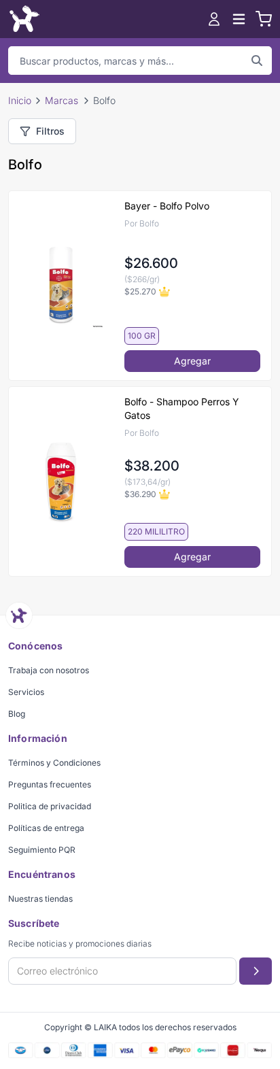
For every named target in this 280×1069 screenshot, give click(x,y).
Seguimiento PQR (41, 850)
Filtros (50, 131)
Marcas (61, 100)
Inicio (19, 100)
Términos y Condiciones (54, 763)
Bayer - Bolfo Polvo (166, 205)
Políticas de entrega (46, 828)
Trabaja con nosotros (48, 670)
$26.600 (151, 263)
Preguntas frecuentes (49, 784)
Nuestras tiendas (40, 899)
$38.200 (151, 466)
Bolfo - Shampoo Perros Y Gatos (181, 408)
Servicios (26, 692)
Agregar (192, 361)
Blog (16, 714)
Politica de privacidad (49, 806)
